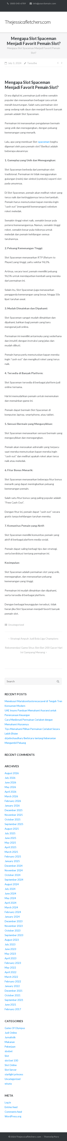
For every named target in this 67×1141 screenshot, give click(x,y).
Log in (8, 1102)
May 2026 (10, 787)
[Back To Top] (57, 1132)
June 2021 (10, 1004)
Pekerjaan (10, 1046)
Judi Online (11, 1032)
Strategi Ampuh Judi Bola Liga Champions (34, 638)
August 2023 (12, 939)
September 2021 (14, 999)
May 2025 (10, 842)
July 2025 (10, 833)
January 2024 (12, 916)
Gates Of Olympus (15, 1028)
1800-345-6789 (18, 3)
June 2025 (10, 837)
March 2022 (11, 976)
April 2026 (10, 791)
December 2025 (14, 810)
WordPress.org (13, 1116)
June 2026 (10, 782)
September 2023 (14, 935)
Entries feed (11, 1107)
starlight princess (14, 1074)
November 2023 (14, 925)
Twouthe (32, 63)
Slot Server (11, 1069)
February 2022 (13, 981)
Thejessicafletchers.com (28, 1136)
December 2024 (14, 865)
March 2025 (11, 851)
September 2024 (14, 879)
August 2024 (12, 884)
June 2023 (10, 949)
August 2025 (12, 828)
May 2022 (10, 967)
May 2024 (10, 898)
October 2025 (12, 819)
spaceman (44, 141)
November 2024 (14, 870)
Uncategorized (16, 624)
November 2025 (14, 814)
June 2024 (10, 893)
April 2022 (10, 972)
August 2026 (12, 773)
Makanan (10, 1041)
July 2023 (10, 944)
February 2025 (13, 856)
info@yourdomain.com (44, 3)
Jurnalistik (10, 1037)
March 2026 (11, 796)
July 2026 (10, 777)
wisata (8, 1083)
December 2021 (14, 990)
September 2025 (14, 824)
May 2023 (10, 953)
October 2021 (12, 995)
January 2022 (12, 986)
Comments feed (13, 1111)
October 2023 (12, 930)
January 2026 (12, 805)
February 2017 (13, 1009)
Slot (7, 1055)
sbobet (8, 1051)
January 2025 (12, 861)
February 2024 (13, 912)
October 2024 (12, 875)
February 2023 (13, 962)
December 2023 (14, 921)
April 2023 (10, 958)
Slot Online (11, 1065)
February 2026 (13, 800)
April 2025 (10, 847)
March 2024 (11, 907)
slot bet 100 (11, 1060)
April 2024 (10, 902)
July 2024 (10, 888)
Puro (56, 1136)
